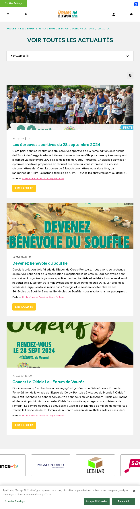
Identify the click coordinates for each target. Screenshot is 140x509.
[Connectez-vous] (113, 14)
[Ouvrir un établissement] (127, 56)
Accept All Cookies (97, 501)
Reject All (123, 501)
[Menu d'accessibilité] (136, 4)
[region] (70, 497)
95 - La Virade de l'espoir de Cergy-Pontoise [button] (43, 178)
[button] (9, 14)
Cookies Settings (13, 3)
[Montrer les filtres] (130, 75)
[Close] (134, 491)
